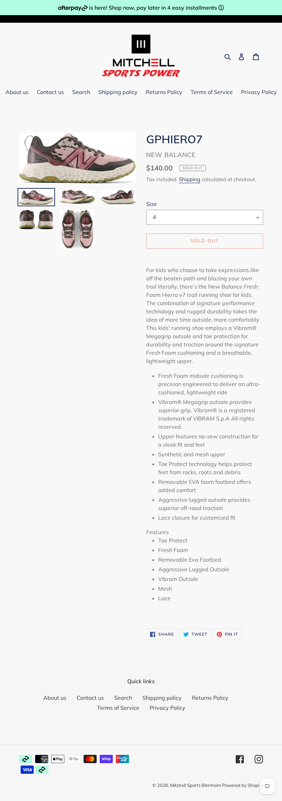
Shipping (189, 179)
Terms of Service (118, 707)
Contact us (90, 697)
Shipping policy (162, 697)
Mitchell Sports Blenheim (195, 785)
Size (151, 203)
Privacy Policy (167, 707)
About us (54, 697)
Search (123, 697)
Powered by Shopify (242, 785)
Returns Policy (210, 697)
